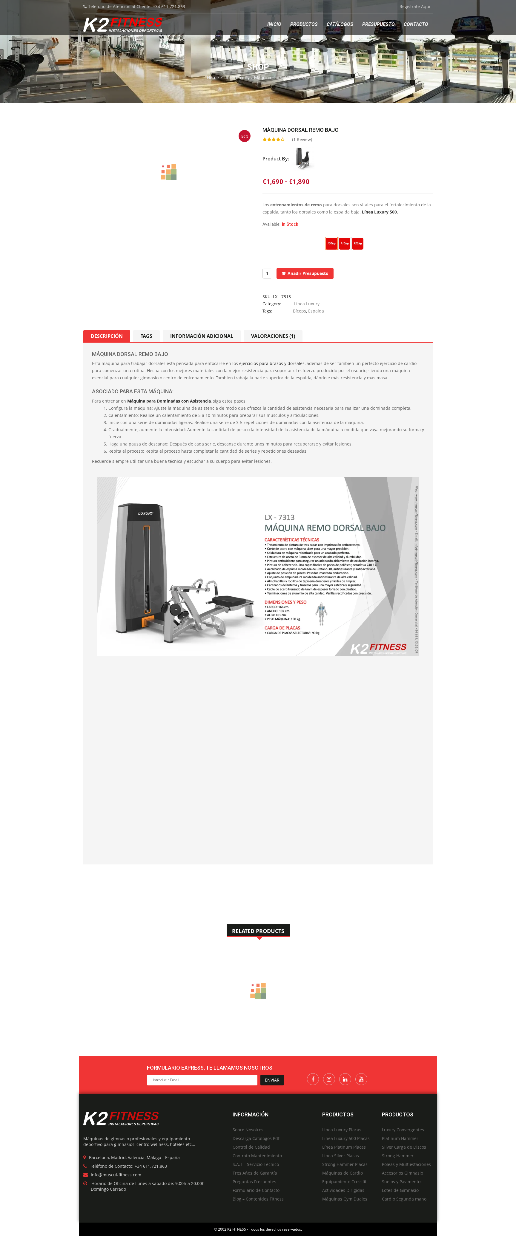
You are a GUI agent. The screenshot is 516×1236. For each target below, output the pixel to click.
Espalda (316, 311)
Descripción (107, 336)
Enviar (272, 1080)
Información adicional (201, 336)
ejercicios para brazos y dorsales (272, 363)
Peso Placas (273, 240)
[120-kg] (358, 243)
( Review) (302, 139)
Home (213, 78)
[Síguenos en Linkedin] (345, 1079)
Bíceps (299, 311)
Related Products (258, 931)
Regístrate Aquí (415, 6)
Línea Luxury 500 (379, 212)
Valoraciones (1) (273, 336)
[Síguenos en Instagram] (329, 1079)
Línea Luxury (236, 78)
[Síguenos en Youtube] (361, 1079)
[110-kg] (345, 243)
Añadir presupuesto (308, 273)
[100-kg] (331, 243)
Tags (146, 336)
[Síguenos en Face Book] (313, 1079)
